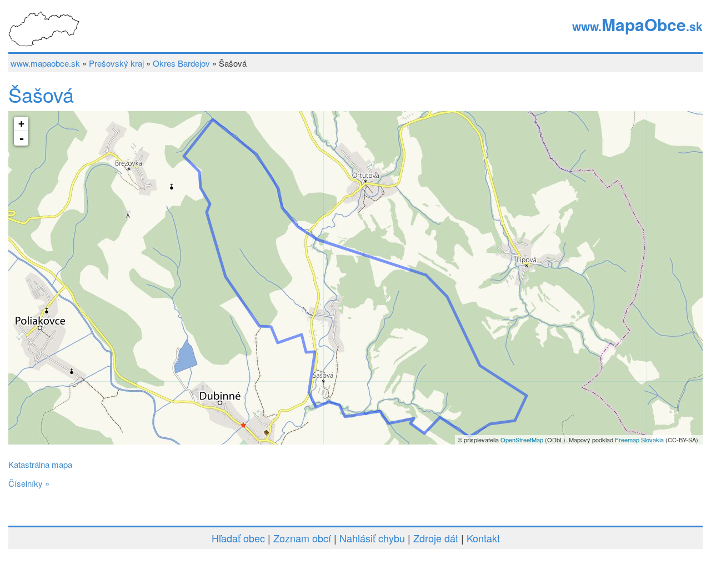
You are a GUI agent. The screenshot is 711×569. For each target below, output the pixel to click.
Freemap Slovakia (639, 439)
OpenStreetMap (521, 439)
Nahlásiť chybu (372, 538)
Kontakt (483, 538)
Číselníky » (28, 483)
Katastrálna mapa (40, 464)
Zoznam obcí (302, 538)
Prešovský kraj (116, 63)
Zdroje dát (435, 538)
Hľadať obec (238, 538)
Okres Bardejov (181, 63)
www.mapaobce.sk (45, 63)
